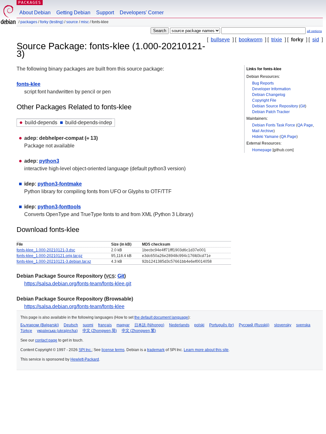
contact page (46, 340)
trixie (276, 39)
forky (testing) (51, 22)
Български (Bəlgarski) (39, 325)
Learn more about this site (206, 350)
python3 (49, 161)
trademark (156, 350)
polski (199, 325)
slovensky (282, 325)
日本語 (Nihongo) (149, 325)
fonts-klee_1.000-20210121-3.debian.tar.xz (54, 261)
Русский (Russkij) (254, 325)
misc (85, 22)
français (105, 325)
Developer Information (271, 89)
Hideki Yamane (265, 136)
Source (72, 22)
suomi (88, 325)
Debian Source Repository (275, 106)
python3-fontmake (60, 183)
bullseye (220, 39)
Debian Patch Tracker (271, 112)
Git (302, 106)
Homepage (262, 150)
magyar (123, 325)
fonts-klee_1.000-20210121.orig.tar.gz (49, 256)
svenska (303, 325)
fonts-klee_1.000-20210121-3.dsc (46, 250)
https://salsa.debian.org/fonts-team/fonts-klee (74, 306)
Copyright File (264, 100)
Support (105, 12)
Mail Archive (262, 131)
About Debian (35, 12)
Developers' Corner (142, 12)
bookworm (250, 39)
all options (314, 31)
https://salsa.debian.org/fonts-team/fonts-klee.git (77, 283)
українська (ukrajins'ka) (57, 331)
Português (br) (221, 325)
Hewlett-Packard (84, 359)
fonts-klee (28, 84)
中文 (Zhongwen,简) (99, 331)
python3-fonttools (59, 206)
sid (315, 39)
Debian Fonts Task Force (273, 125)
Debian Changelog (268, 94)
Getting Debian (73, 12)
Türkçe (26, 331)
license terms (113, 350)
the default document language (161, 317)
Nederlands (179, 325)
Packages (29, 2)
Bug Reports (263, 83)
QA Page (305, 125)
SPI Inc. (85, 350)
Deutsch (71, 325)
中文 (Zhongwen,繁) (139, 331)
